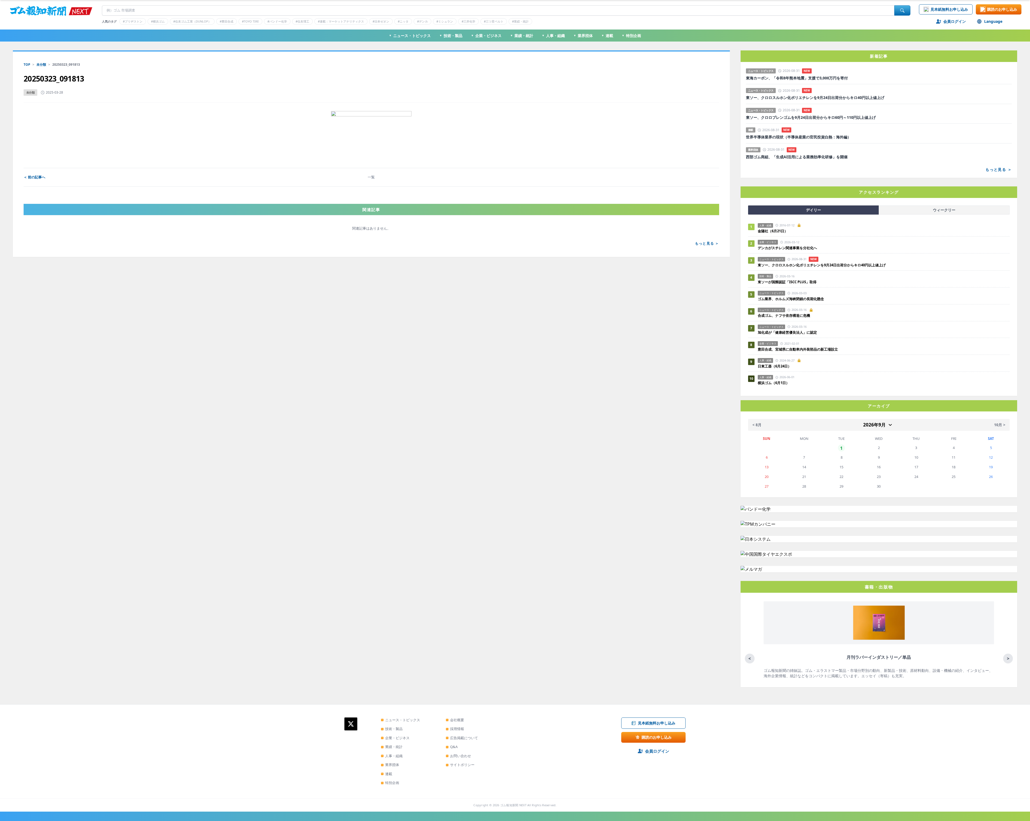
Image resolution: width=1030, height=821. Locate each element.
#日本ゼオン (381, 21)
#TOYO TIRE (250, 21)
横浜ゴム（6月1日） (773, 383)
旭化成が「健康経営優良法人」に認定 (787, 332)
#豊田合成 (226, 21)
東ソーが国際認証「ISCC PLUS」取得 (787, 282)
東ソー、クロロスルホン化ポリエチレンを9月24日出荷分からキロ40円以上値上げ (815, 97)
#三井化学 (468, 21)
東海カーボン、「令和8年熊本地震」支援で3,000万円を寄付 (797, 78)
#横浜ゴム (158, 21)
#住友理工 (302, 21)
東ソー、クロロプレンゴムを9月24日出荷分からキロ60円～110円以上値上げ (811, 117)
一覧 (371, 177)
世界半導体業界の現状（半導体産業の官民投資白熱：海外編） (798, 137)
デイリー (813, 209)
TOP (27, 64)
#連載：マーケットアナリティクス (341, 21)
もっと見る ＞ (707, 243)
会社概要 (455, 719)
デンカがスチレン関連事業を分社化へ (787, 248)
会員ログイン (954, 21)
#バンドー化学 (277, 21)
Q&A (452, 746)
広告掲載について (462, 737)
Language (993, 21)
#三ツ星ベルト (493, 21)
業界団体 (583, 35)
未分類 (41, 64)
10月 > (999, 424)
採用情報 (455, 728)
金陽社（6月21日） (773, 231)
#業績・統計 (520, 21)
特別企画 (631, 35)
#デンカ (422, 21)
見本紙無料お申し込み (949, 9)
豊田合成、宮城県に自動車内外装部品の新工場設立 (798, 349)
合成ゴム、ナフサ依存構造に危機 (784, 315)
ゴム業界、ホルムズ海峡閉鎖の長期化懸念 (792, 299)
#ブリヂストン (132, 21)
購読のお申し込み (1002, 9)
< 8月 (757, 424)
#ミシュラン (444, 21)
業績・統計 (521, 35)
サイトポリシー (460, 764)
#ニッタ (403, 21)
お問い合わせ (458, 755)
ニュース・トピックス (410, 35)
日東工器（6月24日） (774, 366)
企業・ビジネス (486, 35)
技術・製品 (450, 35)
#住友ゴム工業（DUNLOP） (192, 21)
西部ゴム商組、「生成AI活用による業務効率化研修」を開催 (797, 156)
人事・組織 (553, 35)
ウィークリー (944, 209)
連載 (607, 35)
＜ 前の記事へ (34, 177)
